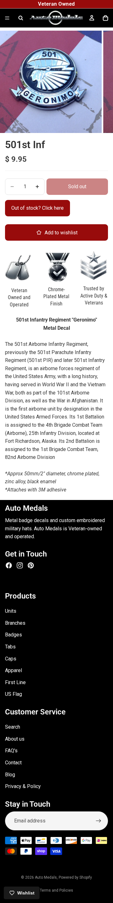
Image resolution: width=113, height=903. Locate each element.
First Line (15, 682)
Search (12, 727)
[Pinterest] (31, 565)
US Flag (13, 694)
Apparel (13, 670)
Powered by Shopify (75, 877)
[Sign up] (98, 821)
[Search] (21, 18)
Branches (15, 623)
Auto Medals (46, 877)
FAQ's (11, 751)
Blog (10, 775)
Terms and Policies (56, 890)
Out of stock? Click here (37, 208)
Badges (13, 635)
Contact (13, 763)
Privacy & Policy (23, 787)
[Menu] (7, 18)
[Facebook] (9, 565)
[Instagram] (20, 565)
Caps (10, 659)
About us (14, 739)
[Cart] (105, 18)
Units (10, 611)
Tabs (10, 647)
